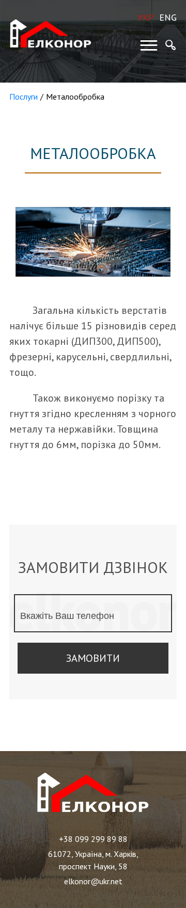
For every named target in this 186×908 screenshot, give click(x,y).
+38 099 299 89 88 (93, 839)
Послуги (23, 96)
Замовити (93, 658)
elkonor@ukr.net (93, 881)
